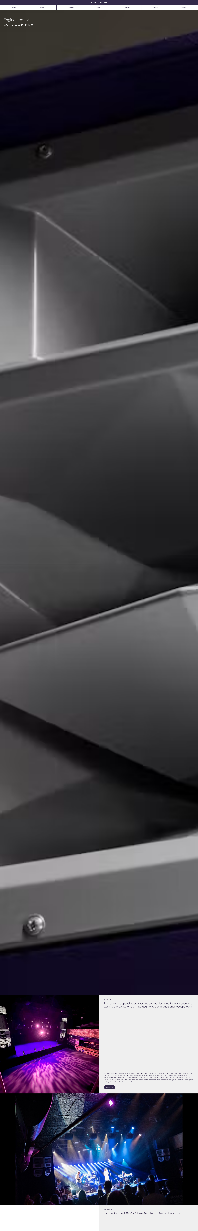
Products (42, 7)
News (98, 7)
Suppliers (155, 7)
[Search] (193, 2)
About (14, 7)
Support (127, 7)
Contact (184, 7)
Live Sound (71, 7)
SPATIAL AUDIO (109, 1087)
